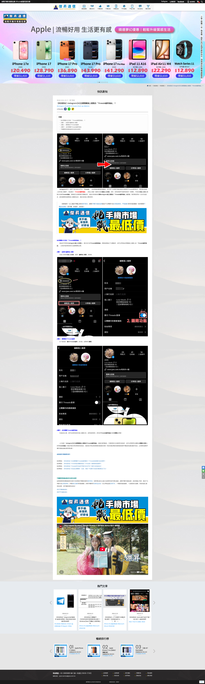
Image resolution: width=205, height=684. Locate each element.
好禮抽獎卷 (117, 204)
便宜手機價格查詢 (62, 489)
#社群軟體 (67, 106)
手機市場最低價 (97, 204)
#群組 (70, 626)
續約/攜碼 (75, 483)
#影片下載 (132, 622)
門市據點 (124, 9)
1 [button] (97, 82)
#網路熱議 (57, 626)
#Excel (106, 626)
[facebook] (180, 1)
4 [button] (102, 82)
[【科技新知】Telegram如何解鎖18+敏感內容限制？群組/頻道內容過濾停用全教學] (65, 601)
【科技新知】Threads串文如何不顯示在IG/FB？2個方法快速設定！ (82, 466)
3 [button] (100, 82)
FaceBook (203, 467)
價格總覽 (84, 9)
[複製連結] (72, 109)
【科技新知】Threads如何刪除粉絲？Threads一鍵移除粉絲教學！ (82, 463)
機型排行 (92, 9)
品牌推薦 (116, 673)
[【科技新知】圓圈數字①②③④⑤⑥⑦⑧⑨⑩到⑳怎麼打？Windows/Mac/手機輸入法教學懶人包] (90, 601)
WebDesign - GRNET (114, 682)
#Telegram (64, 626)
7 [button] (107, 82)
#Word (81, 626)
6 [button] (105, 82)
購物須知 (138, 675)
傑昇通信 (85, 204)
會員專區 (192, 2)
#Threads (74, 106)
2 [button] (99, 82)
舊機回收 (116, 9)
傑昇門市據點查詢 (62, 492)
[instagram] (164, 1)
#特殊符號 (82, 628)
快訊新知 (140, 9)
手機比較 (108, 9)
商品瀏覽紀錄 (203, 474)
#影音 (143, 622)
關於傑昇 (148, 9)
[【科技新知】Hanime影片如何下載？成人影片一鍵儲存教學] (139, 601)
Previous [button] (3, 47)
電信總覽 (149, 673)
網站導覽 (149, 675)
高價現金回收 (97, 483)
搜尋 (201, 1)
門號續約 (125, 204)
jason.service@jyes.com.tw (67, 676)
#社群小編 (80, 106)
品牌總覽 (105, 673)
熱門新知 (127, 675)
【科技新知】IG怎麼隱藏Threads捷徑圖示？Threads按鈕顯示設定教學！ (84, 461)
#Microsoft (96, 626)
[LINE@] (172, 1)
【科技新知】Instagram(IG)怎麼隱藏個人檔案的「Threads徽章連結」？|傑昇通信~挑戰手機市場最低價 (67, 9)
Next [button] (201, 47)
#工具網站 (138, 622)
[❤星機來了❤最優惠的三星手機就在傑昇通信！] (102, 47)
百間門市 (112, 483)
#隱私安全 (87, 106)
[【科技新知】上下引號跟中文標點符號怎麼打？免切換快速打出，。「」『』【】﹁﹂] (115, 601)
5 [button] (104, 82)
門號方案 (132, 9)
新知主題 (105, 675)
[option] (102, 47)
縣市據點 (127, 673)
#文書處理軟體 (88, 626)
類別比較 (116, 675)
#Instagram (60, 106)
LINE (203, 471)
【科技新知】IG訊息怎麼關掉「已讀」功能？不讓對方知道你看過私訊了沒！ (85, 469)
